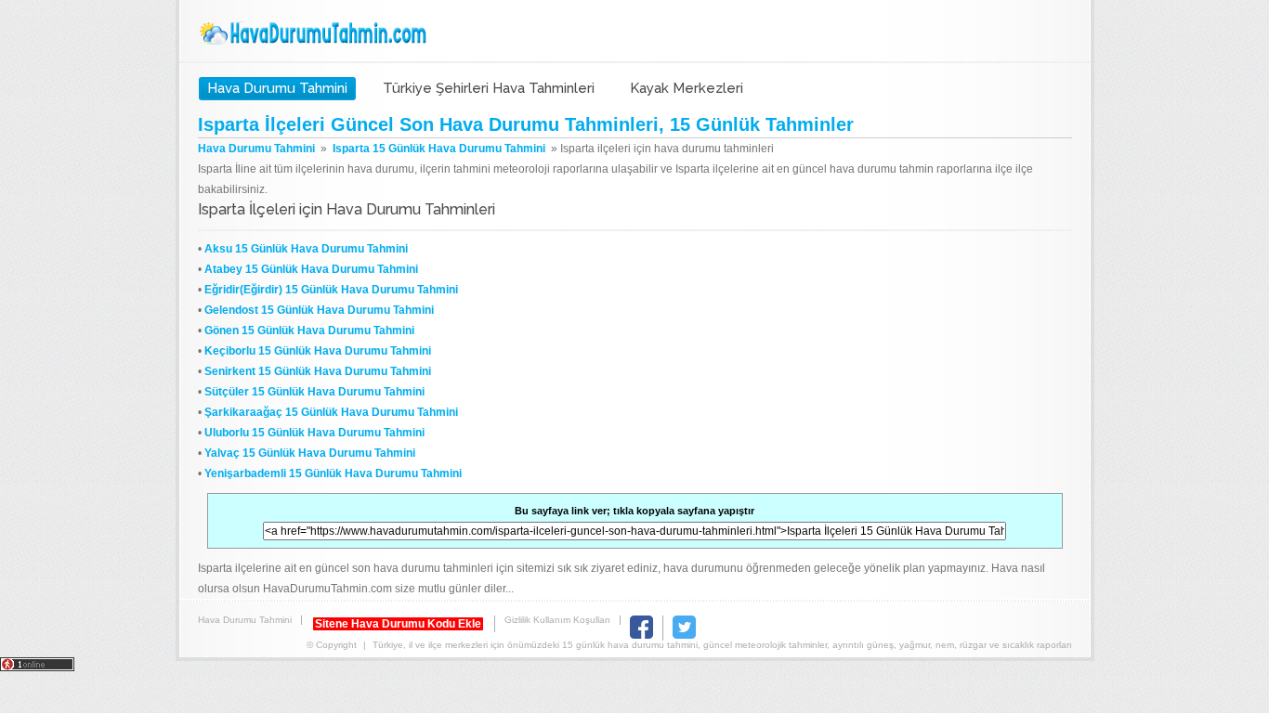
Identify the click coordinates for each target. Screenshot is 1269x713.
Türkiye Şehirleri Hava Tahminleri (489, 88)
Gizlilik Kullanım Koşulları (557, 620)
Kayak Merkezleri (686, 88)
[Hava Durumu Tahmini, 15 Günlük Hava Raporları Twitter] (684, 635)
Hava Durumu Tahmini (315, 33)
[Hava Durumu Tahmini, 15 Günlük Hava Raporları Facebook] (641, 635)
